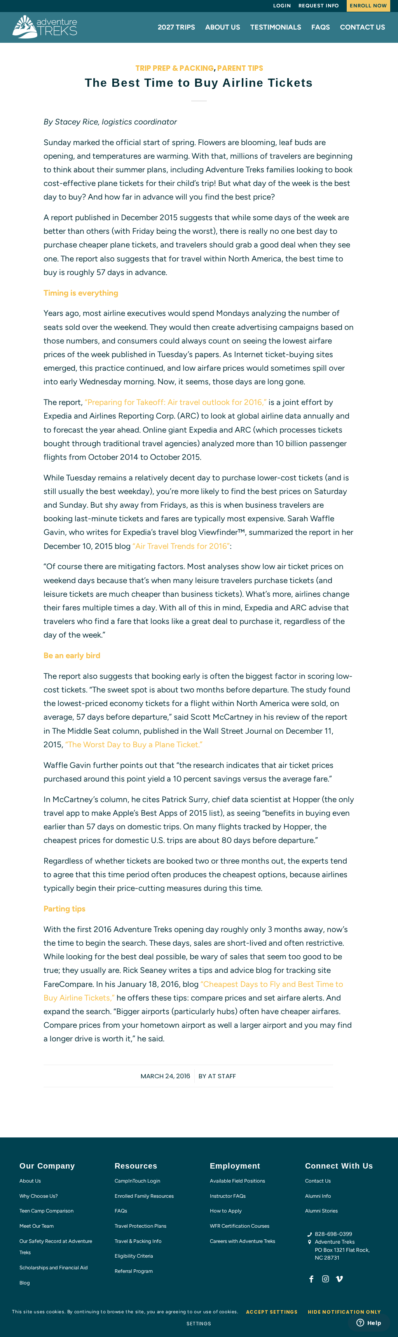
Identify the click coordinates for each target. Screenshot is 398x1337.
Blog (24, 1283)
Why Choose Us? (38, 1196)
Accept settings (272, 1312)
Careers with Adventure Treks (242, 1241)
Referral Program (134, 1271)
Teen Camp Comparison (46, 1211)
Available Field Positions (237, 1181)
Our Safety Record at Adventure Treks (55, 1247)
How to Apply (226, 1211)
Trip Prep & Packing (174, 68)
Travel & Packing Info (138, 1241)
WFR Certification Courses (239, 1226)
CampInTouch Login (137, 1181)
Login (282, 6)
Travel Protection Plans (140, 1226)
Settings (199, 1323)
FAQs (121, 1211)
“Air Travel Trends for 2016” (181, 546)
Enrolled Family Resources (144, 1196)
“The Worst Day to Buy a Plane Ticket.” (133, 744)
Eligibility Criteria (134, 1256)
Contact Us (318, 1181)
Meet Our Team (36, 1226)
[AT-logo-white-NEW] (45, 27)
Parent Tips (240, 68)
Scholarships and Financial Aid (53, 1267)
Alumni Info (318, 1196)
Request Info (318, 6)
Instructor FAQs (228, 1196)
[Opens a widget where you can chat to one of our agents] (368, 1323)
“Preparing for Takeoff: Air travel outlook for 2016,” (176, 402)
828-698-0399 (333, 1234)
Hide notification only (344, 1312)
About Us (30, 1181)
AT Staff (222, 1076)
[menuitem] (282, 6)
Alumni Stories (321, 1211)
